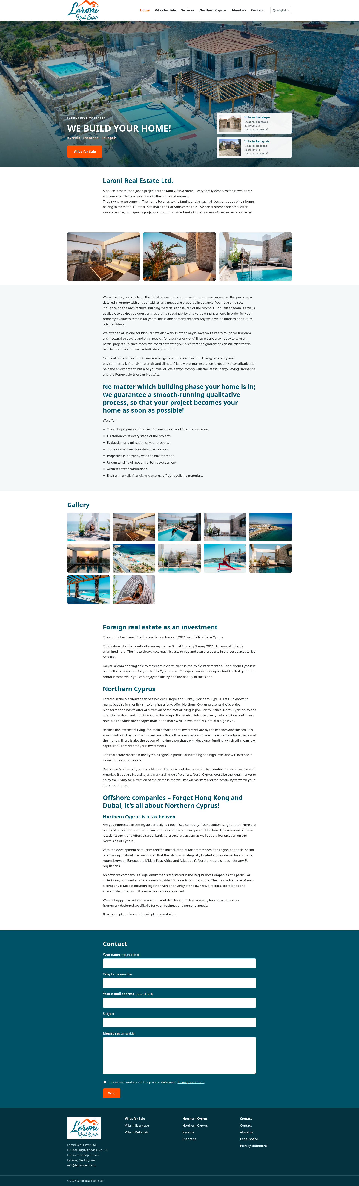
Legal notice (249, 1139)
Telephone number (118, 974)
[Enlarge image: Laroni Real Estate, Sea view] (270, 527)
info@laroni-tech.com (81, 1165)
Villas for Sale (165, 10)
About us (239, 10)
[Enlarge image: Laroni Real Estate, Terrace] (88, 527)
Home (145, 10)
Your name (121, 954)
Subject (108, 1014)
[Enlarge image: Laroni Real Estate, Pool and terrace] (179, 527)
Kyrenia (188, 1132)
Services (187, 10)
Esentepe (189, 1139)
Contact (257, 10)
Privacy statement (191, 1082)
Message (119, 1033)
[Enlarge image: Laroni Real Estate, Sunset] (88, 558)
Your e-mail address (128, 994)
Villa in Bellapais (136, 1132)
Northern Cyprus (213, 10)
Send (111, 1093)
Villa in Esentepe (137, 1125)
